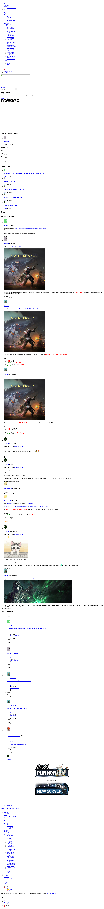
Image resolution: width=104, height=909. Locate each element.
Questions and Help (14, 635)
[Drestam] (5, 303)
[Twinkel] (5, 440)
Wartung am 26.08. (10, 181)
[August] (5, 222)
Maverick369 (8, 488)
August (5, 163)
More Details (50, 893)
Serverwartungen (14, 660)
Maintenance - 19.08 (32, 491)
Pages (5, 900)
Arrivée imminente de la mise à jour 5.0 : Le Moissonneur (32, 578)
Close (54, 893)
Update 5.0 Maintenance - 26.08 (14, 197)
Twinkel (5, 208)
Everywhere (3, 87)
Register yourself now (19, 95)
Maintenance (13, 678)
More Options (7, 903)
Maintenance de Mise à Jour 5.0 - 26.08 (16, 189)
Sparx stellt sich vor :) (10, 205)
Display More (7, 608)
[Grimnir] (5, 240)
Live (11, 625)
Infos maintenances (14, 688)
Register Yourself (5, 98)
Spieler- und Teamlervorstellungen (18, 744)
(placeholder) (10, 878)
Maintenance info (14, 715)
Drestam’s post (10, 491)
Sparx (11, 741)
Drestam (5, 192)
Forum (5, 898)
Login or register (8, 71)
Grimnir (6, 141)
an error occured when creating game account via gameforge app (24, 173)
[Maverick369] (5, 485)
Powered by (10, 808)
